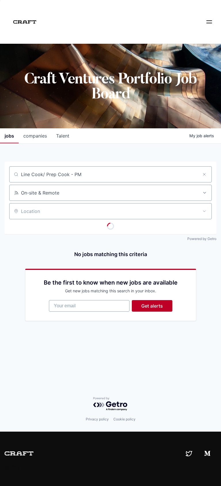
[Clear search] (204, 174)
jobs (9, 136)
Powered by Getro (201, 239)
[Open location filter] (204, 211)
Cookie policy (124, 419)
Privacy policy (97, 419)
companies (35, 136)
